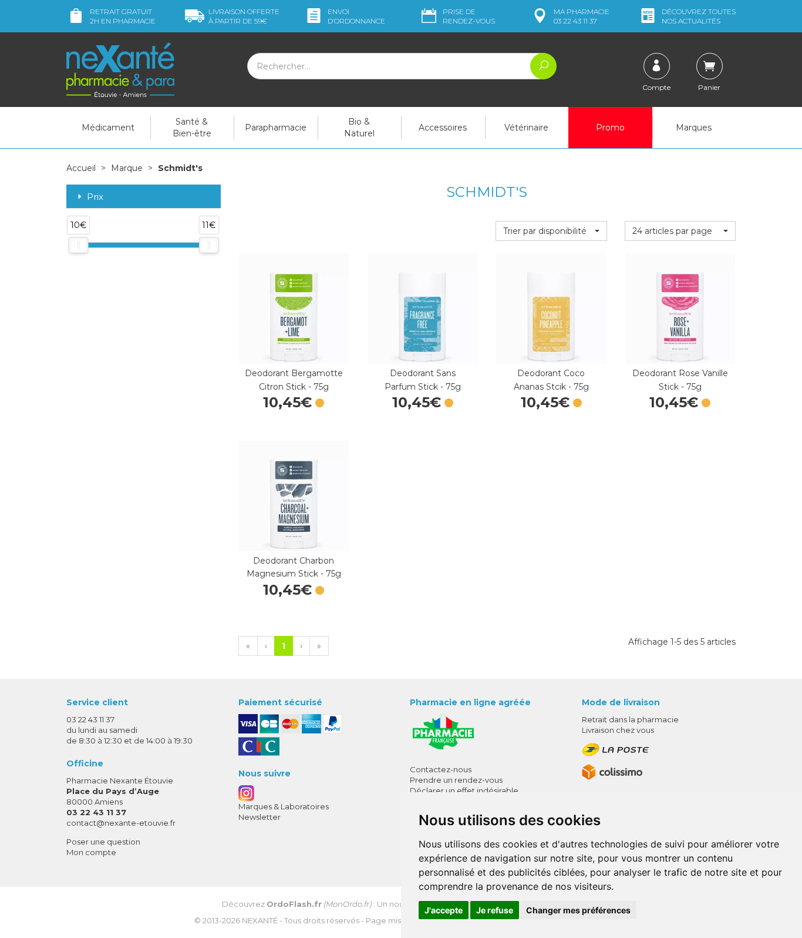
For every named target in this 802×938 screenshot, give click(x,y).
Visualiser (293, 352)
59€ (243, 16)
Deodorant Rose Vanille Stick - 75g (680, 379)
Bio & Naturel (359, 127)
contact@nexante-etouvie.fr (121, 823)
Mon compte (91, 852)
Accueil (81, 168)
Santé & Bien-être (192, 127)
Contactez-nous (440, 769)
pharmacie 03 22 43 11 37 (581, 16)
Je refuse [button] (494, 910)
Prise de (469, 16)
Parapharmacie (275, 127)
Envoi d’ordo (356, 16)
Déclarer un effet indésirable (464, 790)
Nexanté (260, 920)
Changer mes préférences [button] (578, 910)
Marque (127, 168)
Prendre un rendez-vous (456, 780)
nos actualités (699, 16)
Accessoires (443, 127)
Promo (610, 127)
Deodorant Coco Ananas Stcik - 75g (551, 379)
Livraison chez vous (618, 730)
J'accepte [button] (443, 910)
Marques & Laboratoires (283, 806)
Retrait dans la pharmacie (630, 719)
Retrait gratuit (123, 16)
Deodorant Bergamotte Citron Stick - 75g (294, 379)
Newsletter (259, 817)
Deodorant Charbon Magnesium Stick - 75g (294, 567)
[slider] (78, 245)
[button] (551, 231)
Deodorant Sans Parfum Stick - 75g (423, 379)
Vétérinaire (526, 127)
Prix (95, 197)
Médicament (108, 127)
